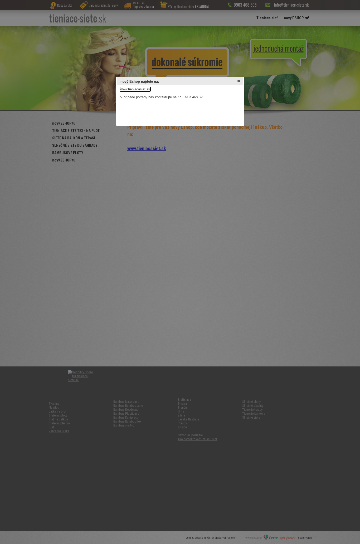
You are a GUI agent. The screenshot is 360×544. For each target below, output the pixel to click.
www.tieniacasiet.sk (135, 89)
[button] (239, 82)
